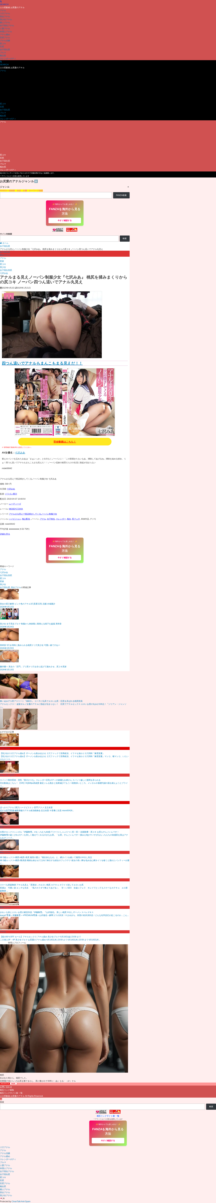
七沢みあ (4, 273)
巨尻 (2, 46)
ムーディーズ (15, 504)
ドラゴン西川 (11, 494)
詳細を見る (5, 534)
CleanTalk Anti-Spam (21, 1201)
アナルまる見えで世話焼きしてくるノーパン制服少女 (33, 514)
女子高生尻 (5, 50)
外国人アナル (6, 31)
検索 (125, 238)
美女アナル (5, 16)
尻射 (2, 261)
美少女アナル (6, 19)
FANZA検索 (121, 195)
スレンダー (61, 519)
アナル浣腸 (5, 40)
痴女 (69, 519)
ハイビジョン (15, 519)
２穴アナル (5, 13)
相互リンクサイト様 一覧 (11, 1093)
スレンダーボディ (8, 59)
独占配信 (26, 519)
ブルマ (3, 53)
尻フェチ (76, 519)
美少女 (3, 267)
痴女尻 (3, 56)
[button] (108, 1198)
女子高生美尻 (6, 270)
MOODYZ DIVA (16, 509)
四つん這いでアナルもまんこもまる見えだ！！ (42, 363)
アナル (3, 10)
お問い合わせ (6, 1087)
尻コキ (3, 43)
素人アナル (5, 22)
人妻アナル (5, 28)
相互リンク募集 (7, 1090)
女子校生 (51, 519)
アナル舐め (5, 34)
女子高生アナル (7, 25)
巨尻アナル (5, 37)
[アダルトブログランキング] (57, 231)
